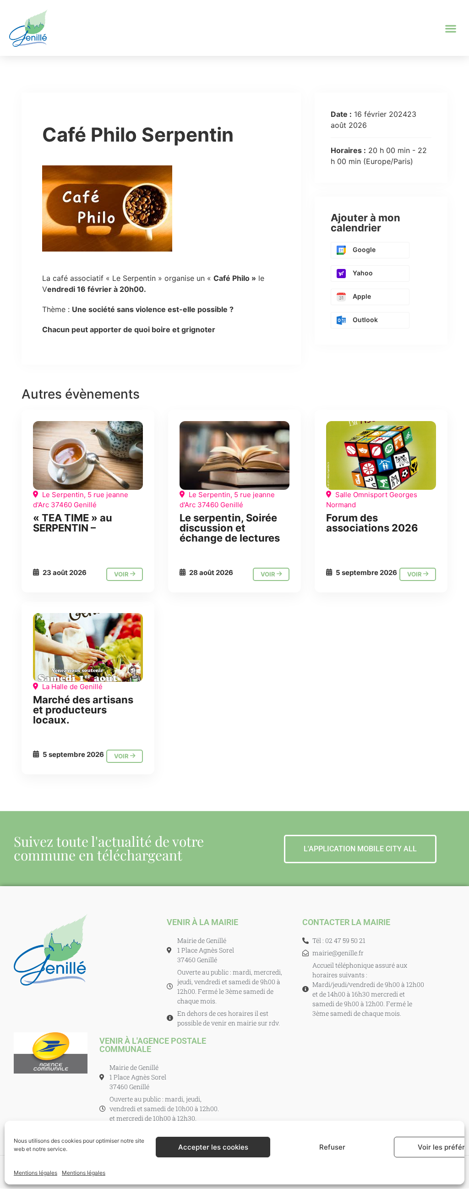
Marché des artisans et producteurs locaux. (83, 710)
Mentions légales (35, 1172)
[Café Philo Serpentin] (88, 455)
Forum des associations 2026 (372, 523)
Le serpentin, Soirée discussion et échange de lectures (230, 528)
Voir (122, 574)
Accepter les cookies (213, 1147)
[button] (451, 28)
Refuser (332, 1147)
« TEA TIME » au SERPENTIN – (72, 523)
